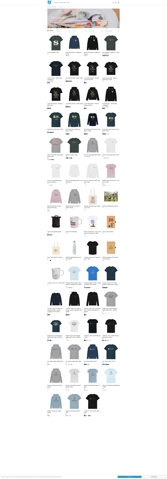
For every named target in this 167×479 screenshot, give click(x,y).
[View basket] (118, 2)
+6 (72, 158)
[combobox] (63, 31)
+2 (109, 55)
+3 (91, 340)
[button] (69, 30)
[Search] (115, 2)
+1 (54, 132)
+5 (91, 287)
